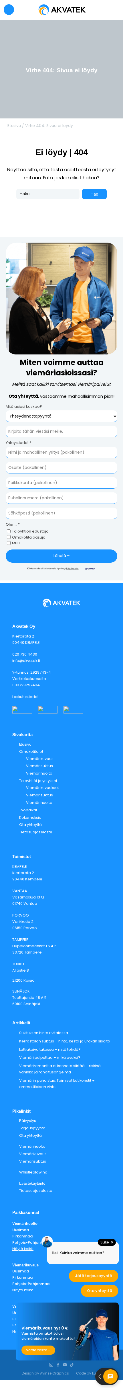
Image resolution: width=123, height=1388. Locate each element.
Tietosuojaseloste (35, 832)
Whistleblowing (33, 1172)
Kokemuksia (30, 817)
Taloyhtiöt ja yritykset (38, 780)
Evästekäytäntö (32, 1183)
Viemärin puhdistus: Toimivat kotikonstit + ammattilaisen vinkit (57, 1083)
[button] (9, 9)
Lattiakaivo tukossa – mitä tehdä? (50, 1049)
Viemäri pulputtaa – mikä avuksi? (49, 1057)
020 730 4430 (24, 654)
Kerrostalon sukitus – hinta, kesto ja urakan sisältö (64, 1041)
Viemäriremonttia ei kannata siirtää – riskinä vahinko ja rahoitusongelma (60, 1069)
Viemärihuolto (39, 773)
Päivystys (27, 1120)
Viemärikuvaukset (42, 787)
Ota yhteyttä (30, 824)
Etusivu (14, 125)
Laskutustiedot (25, 696)
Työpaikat (28, 810)
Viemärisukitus (39, 766)
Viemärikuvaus (39, 758)
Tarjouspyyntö (32, 1128)
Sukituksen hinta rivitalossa (43, 1033)
